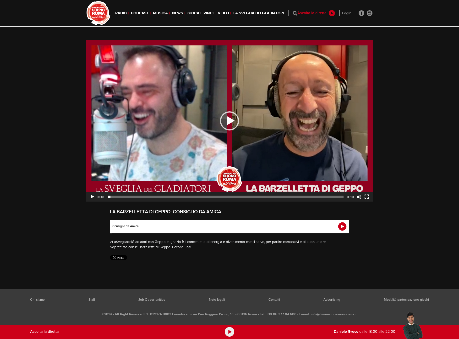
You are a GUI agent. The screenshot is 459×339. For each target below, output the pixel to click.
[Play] (92, 196)
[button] (229, 120)
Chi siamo (37, 300)
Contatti (274, 300)
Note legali (217, 300)
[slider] (226, 197)
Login (346, 13)
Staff (91, 300)
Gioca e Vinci (200, 13)
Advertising (331, 300)
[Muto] (359, 196)
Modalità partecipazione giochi (406, 300)
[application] (229, 121)
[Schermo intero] (366, 196)
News (177, 13)
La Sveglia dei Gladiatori (258, 13)
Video (223, 13)
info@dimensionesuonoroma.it (334, 314)
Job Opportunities (151, 300)
